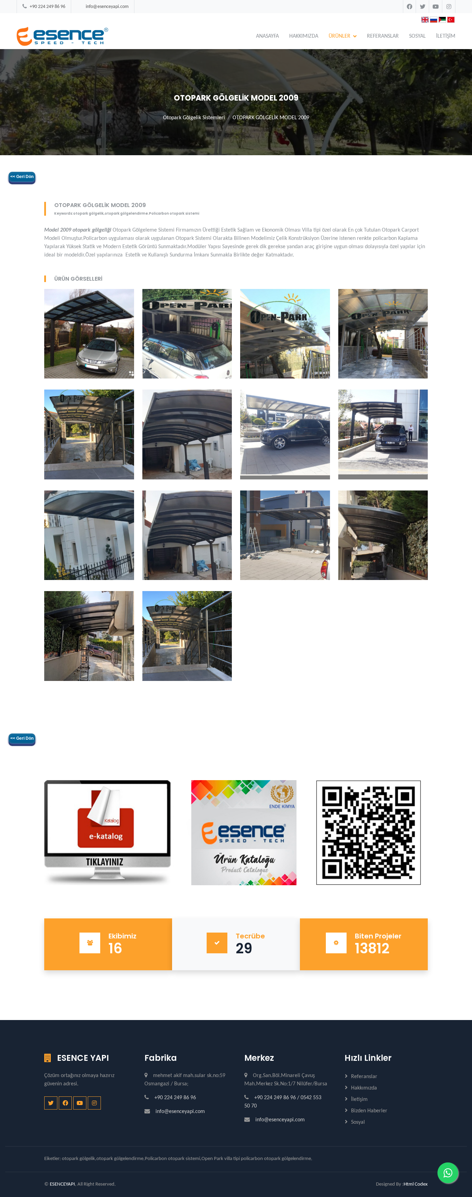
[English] (425, 17)
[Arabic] (442, 17)
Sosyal (417, 36)
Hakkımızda (364, 1088)
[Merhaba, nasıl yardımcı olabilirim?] (447, 1172)
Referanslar (364, 1076)
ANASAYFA (267, 36)
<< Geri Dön (22, 176)
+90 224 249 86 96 (47, 6)
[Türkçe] (459, 17)
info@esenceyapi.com (107, 6)
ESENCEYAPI (62, 1184)
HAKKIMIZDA (303, 36)
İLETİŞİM (445, 36)
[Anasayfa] (62, 36)
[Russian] (433, 17)
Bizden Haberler (369, 1111)
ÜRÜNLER (339, 36)
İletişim (359, 1099)
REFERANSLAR (383, 36)
